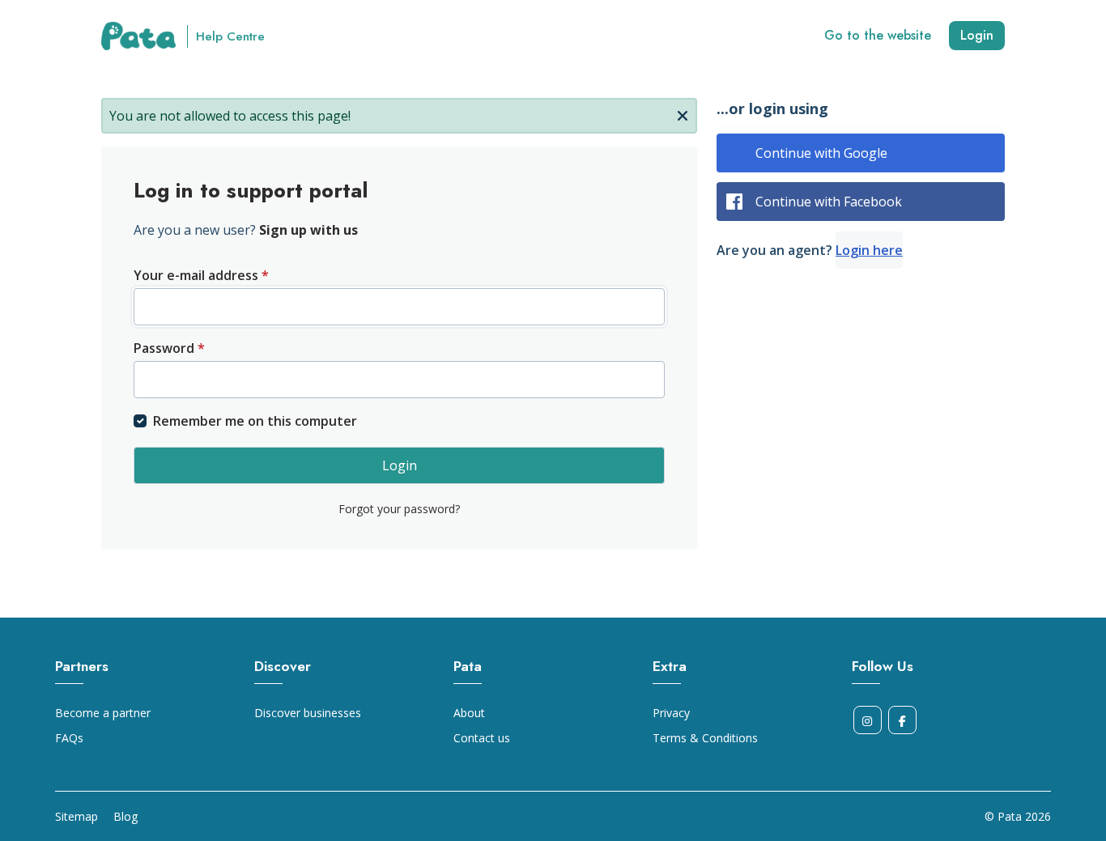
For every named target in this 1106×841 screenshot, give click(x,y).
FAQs (69, 737)
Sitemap (76, 816)
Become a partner (103, 712)
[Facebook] (902, 720)
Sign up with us (308, 230)
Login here (869, 250)
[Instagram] (867, 720)
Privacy (671, 712)
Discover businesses (307, 712)
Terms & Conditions (705, 737)
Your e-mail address (201, 275)
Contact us (481, 737)
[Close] (683, 114)
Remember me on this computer (255, 421)
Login (976, 35)
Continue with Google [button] (821, 153)
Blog (125, 816)
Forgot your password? (399, 508)
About (469, 712)
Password (169, 348)
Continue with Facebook (828, 201)
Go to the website (877, 35)
